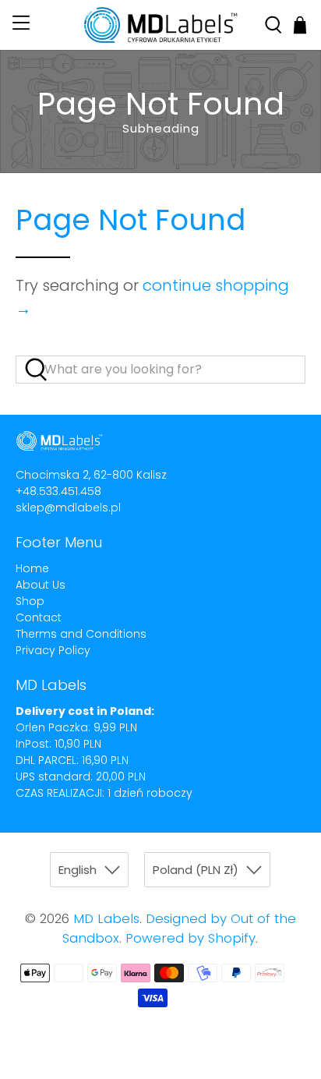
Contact (39, 617)
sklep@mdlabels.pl (68, 507)
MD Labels (106, 919)
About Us (40, 585)
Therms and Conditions (81, 634)
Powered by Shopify (190, 938)
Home (32, 568)
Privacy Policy (53, 650)
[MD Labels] (160, 24)
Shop (30, 601)
